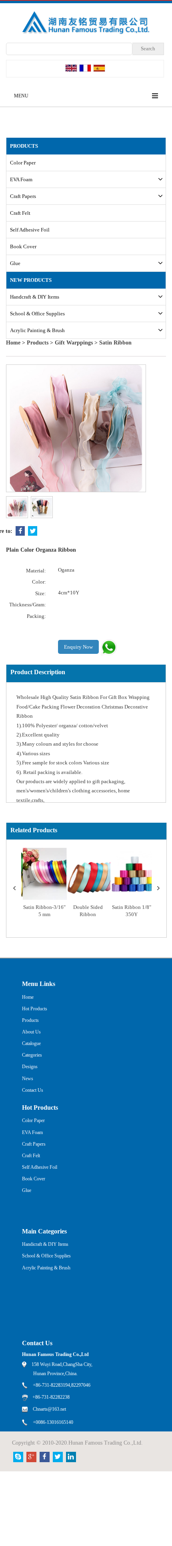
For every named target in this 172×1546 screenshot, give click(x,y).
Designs (30, 1066)
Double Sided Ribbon (88, 911)
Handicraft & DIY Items (45, 1244)
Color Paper (23, 163)
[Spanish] (99, 68)
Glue (15, 263)
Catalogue (31, 1043)
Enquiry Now (78, 647)
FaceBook (20, 531)
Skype (18, 1457)
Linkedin (71, 1457)
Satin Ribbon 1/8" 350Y (131, 911)
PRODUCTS (24, 146)
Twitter (32, 531)
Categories (32, 1055)
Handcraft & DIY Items (34, 297)
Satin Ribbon (115, 343)
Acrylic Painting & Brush (37, 330)
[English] (71, 68)
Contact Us (32, 1090)
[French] (85, 68)
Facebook (45, 1457)
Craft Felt (20, 213)
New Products (31, 280)
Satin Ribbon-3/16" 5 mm (44, 911)
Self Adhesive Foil (30, 230)
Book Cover (23, 246)
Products (37, 343)
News (27, 1078)
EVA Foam (21, 179)
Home (13, 343)
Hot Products (34, 1009)
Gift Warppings (74, 343)
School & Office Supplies (37, 314)
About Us (31, 1032)
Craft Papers (23, 196)
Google (31, 1457)
